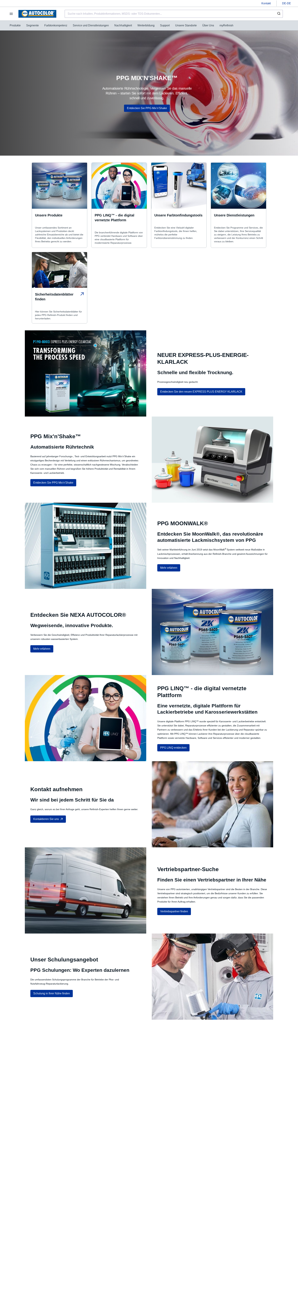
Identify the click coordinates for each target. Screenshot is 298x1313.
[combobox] (174, 14)
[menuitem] (15, 25)
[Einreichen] (279, 14)
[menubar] (121, 25)
